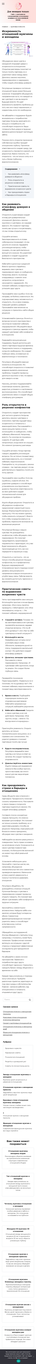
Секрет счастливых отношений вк (17, 1023)
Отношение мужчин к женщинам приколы (18, 1255)
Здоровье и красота (13, 1048)
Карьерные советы (12, 1053)
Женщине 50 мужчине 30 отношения (18, 1230)
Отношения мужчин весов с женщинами (18, 1306)
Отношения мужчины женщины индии (18, 1152)
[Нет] (33, 1357)
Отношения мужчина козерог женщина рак (18, 1331)
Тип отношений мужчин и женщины (18, 1177)
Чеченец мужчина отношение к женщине (18, 1205)
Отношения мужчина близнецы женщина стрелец (18, 1280)
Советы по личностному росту (17, 1066)
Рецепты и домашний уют (15, 1061)
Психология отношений (15, 1057)
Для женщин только (18, 11)
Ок (18, 1361)
